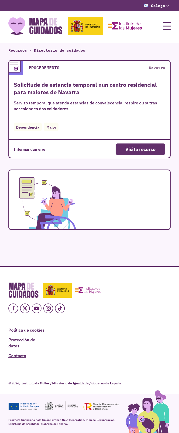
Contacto (17, 355)
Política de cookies (26, 330)
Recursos (17, 50)
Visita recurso (140, 149)
